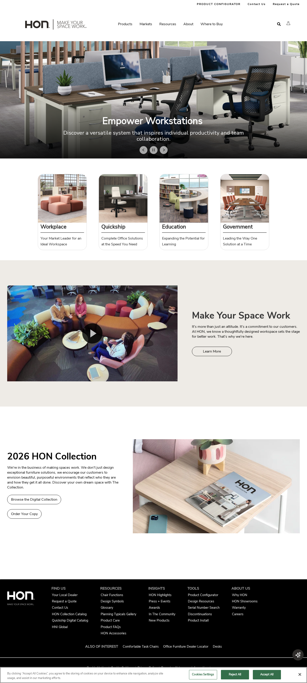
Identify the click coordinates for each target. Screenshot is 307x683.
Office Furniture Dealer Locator (185, 646)
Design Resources (201, 601)
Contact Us (257, 4)
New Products (159, 620)
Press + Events (159, 601)
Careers (237, 614)
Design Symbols (112, 601)
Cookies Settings (203, 674)
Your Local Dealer (65, 595)
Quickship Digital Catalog (70, 620)
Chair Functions (112, 595)
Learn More (212, 351)
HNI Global (60, 627)
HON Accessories (113, 633)
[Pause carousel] (154, 150)
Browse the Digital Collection (34, 499)
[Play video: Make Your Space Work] (92, 333)
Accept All (267, 674)
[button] (288, 23)
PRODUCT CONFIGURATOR (218, 4)
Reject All (235, 674)
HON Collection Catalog (69, 614)
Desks (217, 646)
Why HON (239, 595)
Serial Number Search (204, 607)
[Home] (55, 25)
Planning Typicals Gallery (118, 614)
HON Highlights (160, 595)
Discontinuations (200, 614)
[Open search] (279, 24)
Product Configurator (203, 595)
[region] (153, 675)
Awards (154, 607)
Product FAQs (111, 627)
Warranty (239, 607)
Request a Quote (286, 4)
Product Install (198, 620)
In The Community (162, 614)
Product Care (110, 620)
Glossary (107, 607)
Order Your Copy (24, 513)
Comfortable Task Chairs (141, 646)
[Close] (300, 674)
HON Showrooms (245, 601)
